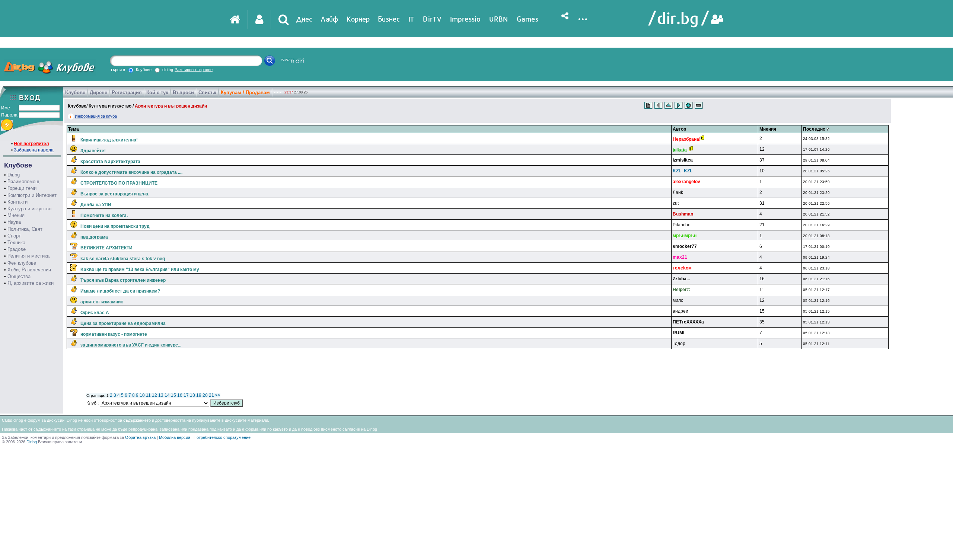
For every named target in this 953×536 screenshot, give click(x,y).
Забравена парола (34, 150)
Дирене (98, 92)
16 (179, 395)
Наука (14, 222)
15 (173, 395)
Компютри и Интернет (32, 195)
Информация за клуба (96, 116)
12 (154, 395)
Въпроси (183, 92)
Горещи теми (21, 188)
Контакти (17, 202)
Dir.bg (13, 175)
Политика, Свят (24, 229)
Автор (679, 129)
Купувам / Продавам (245, 92)
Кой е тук (157, 92)
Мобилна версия (174, 437)
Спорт (14, 236)
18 (192, 395)
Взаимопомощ (23, 181)
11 (148, 395)
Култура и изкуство (29, 208)
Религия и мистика (28, 256)
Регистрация (127, 92)
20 (205, 395)
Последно (814, 129)
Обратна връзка (140, 437)
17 (186, 395)
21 (211, 395)
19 (198, 395)
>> (217, 395)
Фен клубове (21, 263)
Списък (207, 92)
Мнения (16, 215)
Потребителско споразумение (222, 437)
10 (142, 395)
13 (160, 395)
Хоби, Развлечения (29, 269)
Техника (16, 242)
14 (167, 395)
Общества (19, 276)
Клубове (75, 92)
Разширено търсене (194, 69)
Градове (16, 249)
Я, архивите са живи (30, 283)
